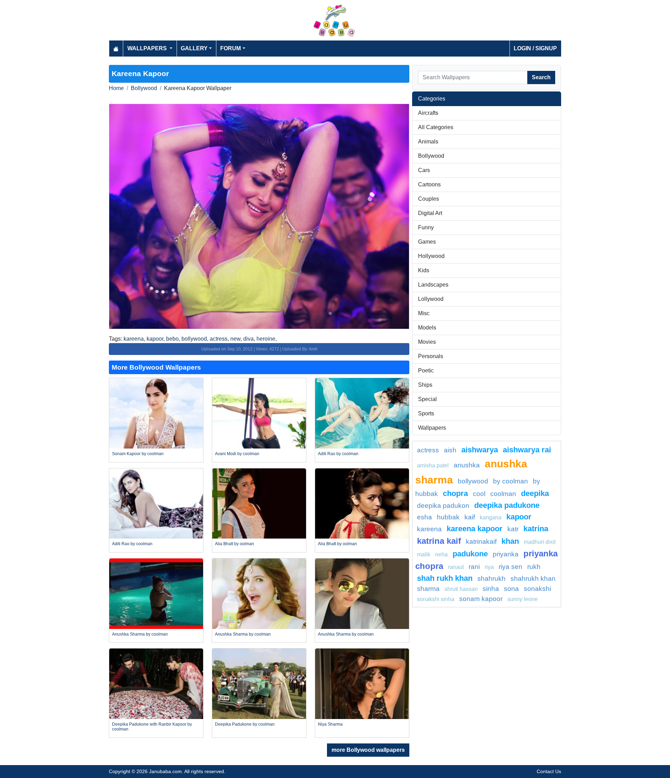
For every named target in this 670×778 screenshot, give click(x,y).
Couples (428, 199)
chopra (455, 493)
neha (441, 554)
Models (427, 328)
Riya (489, 567)
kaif (469, 517)
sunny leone (522, 599)
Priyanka (506, 554)
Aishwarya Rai (527, 449)
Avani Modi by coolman (237, 453)
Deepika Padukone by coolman (245, 724)
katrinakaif (481, 541)
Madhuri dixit (540, 542)
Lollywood (431, 299)
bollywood (194, 339)
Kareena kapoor (474, 528)
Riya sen (510, 566)
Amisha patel (433, 465)
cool (479, 493)
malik (423, 554)
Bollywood (144, 88)
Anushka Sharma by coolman (140, 634)
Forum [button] (230, 48)
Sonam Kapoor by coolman (138, 453)
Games (427, 242)
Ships (425, 385)
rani (474, 566)
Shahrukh (491, 578)
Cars (424, 170)
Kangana (490, 517)
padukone (470, 553)
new (235, 339)
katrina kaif (439, 541)
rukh (534, 566)
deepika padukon (443, 505)
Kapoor (518, 516)
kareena (134, 339)
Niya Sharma (330, 724)
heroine (265, 339)
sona (511, 588)
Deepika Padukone (506, 505)
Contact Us (549, 771)
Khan (510, 541)
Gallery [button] (194, 48)
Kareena (429, 529)
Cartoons (429, 184)
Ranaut (456, 567)
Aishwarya (479, 449)
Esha (424, 517)
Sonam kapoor (480, 598)
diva (248, 339)
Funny (426, 227)
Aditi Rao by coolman (338, 453)
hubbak (448, 517)
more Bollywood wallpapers (368, 750)
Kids (423, 270)
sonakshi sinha (435, 599)
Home (116, 88)
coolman (503, 493)
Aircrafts (428, 113)
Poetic (426, 370)
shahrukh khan (533, 578)
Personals (430, 356)
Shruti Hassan (461, 589)
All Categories (435, 127)
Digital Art (430, 213)
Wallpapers (432, 428)
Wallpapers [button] (147, 48)
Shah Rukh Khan (444, 578)
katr (513, 529)
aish (450, 450)
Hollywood (431, 256)
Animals (428, 142)
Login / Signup (535, 48)
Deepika (535, 493)
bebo (172, 339)
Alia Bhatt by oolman (234, 543)
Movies (427, 342)
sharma (428, 588)
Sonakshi (537, 588)
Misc (424, 313)
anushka (467, 465)
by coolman (510, 481)
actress (219, 339)
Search (541, 77)
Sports (426, 413)
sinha (491, 588)
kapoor (155, 339)
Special (427, 399)
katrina (535, 528)
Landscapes (433, 285)
